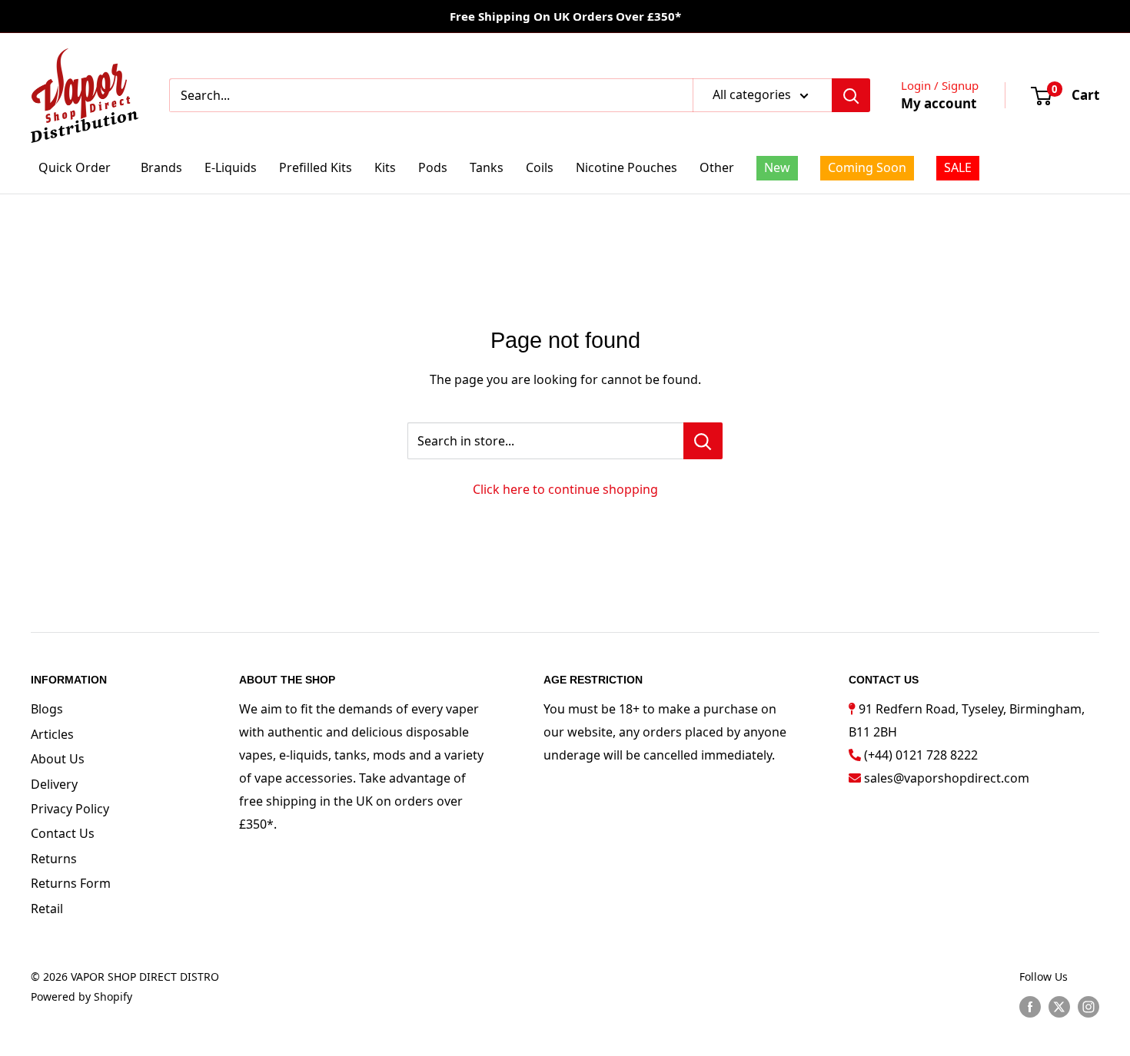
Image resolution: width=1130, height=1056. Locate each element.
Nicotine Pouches (626, 167)
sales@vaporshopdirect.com (946, 778)
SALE (958, 167)
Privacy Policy (70, 808)
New (777, 167)
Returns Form (71, 883)
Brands (161, 167)
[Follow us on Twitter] (1059, 1006)
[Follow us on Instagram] (1088, 1006)
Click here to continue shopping (565, 489)
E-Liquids (230, 167)
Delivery (54, 784)
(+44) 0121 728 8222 (921, 754)
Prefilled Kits (315, 167)
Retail (47, 908)
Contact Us (63, 833)
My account (938, 103)
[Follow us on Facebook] (1030, 1006)
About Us (58, 758)
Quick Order (74, 167)
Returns (54, 858)
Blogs (47, 708)
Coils (539, 167)
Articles (52, 734)
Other (717, 167)
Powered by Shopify (81, 996)
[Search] (851, 95)
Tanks (487, 167)
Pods (432, 167)
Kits (385, 167)
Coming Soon (867, 167)
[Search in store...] (703, 440)
